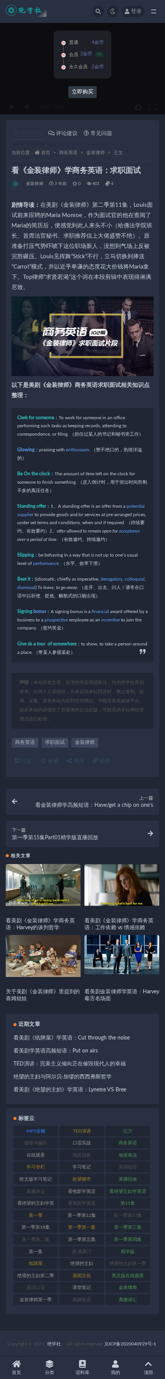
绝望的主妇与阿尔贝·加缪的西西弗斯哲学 (62, 1077)
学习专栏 (35, 1167)
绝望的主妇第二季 (35, 1275)
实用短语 (128, 1167)
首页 (45, 152)
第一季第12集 (82, 1215)
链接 (104, 761)
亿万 (127, 1131)
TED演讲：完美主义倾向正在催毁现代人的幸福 (69, 1064)
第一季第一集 (82, 1227)
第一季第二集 (36, 1239)
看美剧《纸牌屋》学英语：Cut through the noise (71, 1038)
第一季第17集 (128, 1215)
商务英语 (68, 152)
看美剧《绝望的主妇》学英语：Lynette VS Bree (69, 1090)
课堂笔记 (82, 1287)
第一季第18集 (35, 1227)
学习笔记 (82, 1167)
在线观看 (35, 1155)
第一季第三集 (128, 1227)
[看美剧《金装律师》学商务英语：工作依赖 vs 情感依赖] (121, 885)
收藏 (52, 761)
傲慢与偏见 (35, 1143)
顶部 (148, 1372)
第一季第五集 (82, 1239)
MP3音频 (35, 1131)
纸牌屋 (36, 1263)
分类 (49, 1372)
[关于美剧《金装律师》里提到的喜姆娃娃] (43, 956)
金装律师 (95, 152)
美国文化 (82, 1275)
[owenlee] (16, 184)
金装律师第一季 (36, 1299)
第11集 (127, 1203)
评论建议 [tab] (67, 133)
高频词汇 (128, 1299)
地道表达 (128, 1155)
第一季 (36, 1215)
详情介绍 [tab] (31, 133)
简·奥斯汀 (82, 1251)
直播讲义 (35, 1191)
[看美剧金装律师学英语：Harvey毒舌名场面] (121, 954)
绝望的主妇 (81, 1263)
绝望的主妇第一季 (127, 1263)
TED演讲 (82, 1131)
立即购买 (82, 92)
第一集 (36, 1251)
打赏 (26, 761)
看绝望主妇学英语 (127, 1191)
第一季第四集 (128, 1239)
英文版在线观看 (128, 1275)
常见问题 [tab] (101, 133)
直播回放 (128, 1179)
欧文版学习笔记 (36, 1179)
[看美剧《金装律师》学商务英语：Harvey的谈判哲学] (43, 885)
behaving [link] (54, 555)
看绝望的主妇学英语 (35, 1204)
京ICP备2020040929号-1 (130, 1344)
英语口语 (35, 1287)
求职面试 (55, 742)
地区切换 (82, 1155)
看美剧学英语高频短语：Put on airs (55, 1051)
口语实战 (82, 1143)
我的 (115, 1372)
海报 (78, 761)
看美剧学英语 (82, 1203)
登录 (136, 11)
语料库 (82, 1372)
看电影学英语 (82, 1191)
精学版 (128, 1251)
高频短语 (82, 1299)
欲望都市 (82, 1179)
